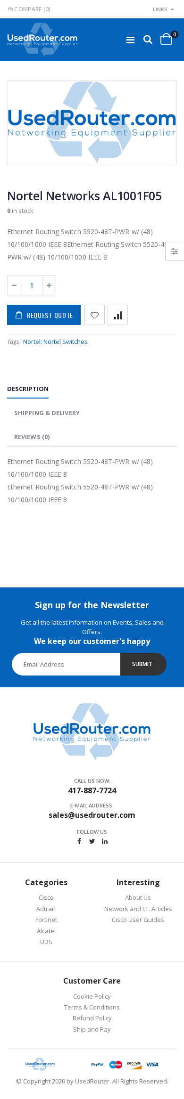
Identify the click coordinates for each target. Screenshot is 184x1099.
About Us (138, 897)
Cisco (46, 897)
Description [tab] (28, 388)
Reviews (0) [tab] (32, 436)
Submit (142, 664)
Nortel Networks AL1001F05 (84, 195)
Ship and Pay (92, 1029)
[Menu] (130, 39)
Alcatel (46, 931)
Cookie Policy (92, 996)
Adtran (46, 908)
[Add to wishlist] (94, 315)
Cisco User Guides (138, 919)
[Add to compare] (118, 315)
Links (160, 9)
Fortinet (46, 919)
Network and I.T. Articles (138, 908)
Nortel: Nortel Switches (55, 341)
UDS (46, 941)
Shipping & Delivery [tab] (47, 412)
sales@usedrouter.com (92, 815)
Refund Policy (92, 1018)
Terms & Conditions (92, 1007)
